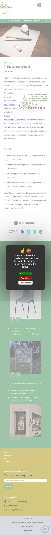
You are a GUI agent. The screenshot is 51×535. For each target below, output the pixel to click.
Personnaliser (25, 283)
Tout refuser (25, 278)
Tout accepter (25, 274)
